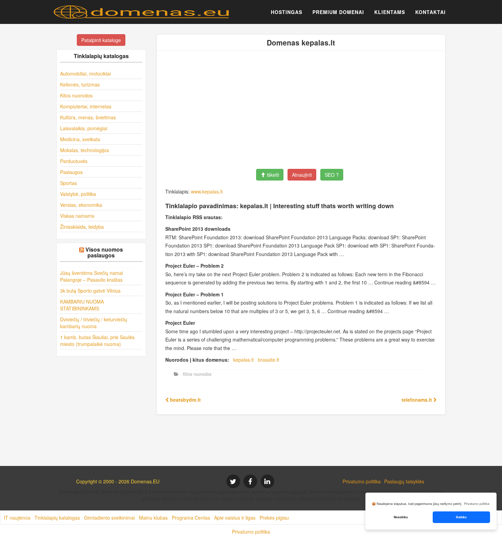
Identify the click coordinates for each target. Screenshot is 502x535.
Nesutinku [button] (401, 517)
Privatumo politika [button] (476, 503)
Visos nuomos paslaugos (104, 252)
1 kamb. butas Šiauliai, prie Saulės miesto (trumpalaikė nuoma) (97, 340)
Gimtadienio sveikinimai (109, 517)
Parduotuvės (73, 161)
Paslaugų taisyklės (404, 481)
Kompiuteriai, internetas (85, 106)
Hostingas (286, 12)
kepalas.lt (243, 359)
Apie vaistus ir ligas (234, 517)
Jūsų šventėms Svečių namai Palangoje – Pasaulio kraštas (91, 276)
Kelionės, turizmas (80, 84)
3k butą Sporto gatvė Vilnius (90, 290)
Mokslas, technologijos (84, 150)
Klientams (389, 12)
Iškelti (272, 174)
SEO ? (332, 174)
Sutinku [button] (461, 517)
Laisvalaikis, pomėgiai (83, 128)
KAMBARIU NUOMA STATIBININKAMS (82, 305)
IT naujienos (17, 517)
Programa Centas (191, 517)
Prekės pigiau (274, 517)
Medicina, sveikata (80, 139)
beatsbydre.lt (185, 399)
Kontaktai (430, 12)
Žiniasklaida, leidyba (82, 226)
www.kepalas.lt (207, 191)
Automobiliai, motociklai (85, 73)
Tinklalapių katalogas (57, 517)
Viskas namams (77, 215)
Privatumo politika (362, 481)
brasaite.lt (268, 359)
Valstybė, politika (78, 193)
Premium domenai (338, 12)
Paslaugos (71, 172)
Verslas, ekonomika (81, 204)
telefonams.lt (417, 399)
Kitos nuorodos (76, 95)
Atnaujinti (302, 174)
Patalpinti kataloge (101, 40)
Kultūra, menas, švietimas (88, 117)
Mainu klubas (153, 517)
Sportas (68, 182)
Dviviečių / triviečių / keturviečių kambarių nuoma (93, 323)
